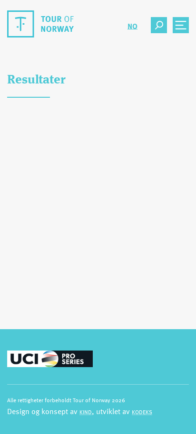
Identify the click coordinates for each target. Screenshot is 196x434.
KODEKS (142, 411)
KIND (85, 411)
